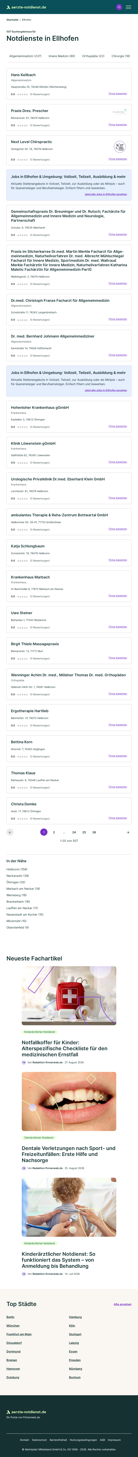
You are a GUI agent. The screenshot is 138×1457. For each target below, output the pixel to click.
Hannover (13, 1368)
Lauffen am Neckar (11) (22, 908)
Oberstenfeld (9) (17, 927)
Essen (73, 1351)
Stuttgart (75, 1334)
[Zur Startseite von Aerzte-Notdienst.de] (26, 7)
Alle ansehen (123, 1304)
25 (84, 832)
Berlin (10, 1317)
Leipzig (74, 1343)
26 (94, 832)
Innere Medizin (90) (62, 56)
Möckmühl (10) (16, 921)
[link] (69, 84)
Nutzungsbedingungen (83, 1439)
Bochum (74, 1377)
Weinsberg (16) (16, 895)
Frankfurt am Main (19, 1334)
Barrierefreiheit (58, 1439)
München (13, 1325)
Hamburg (75, 1317)
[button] (119, 7)
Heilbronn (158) (16, 869)
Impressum (114, 1439)
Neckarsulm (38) (17, 876)
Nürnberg (75, 1368)
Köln (72, 1325)
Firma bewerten (118, 93)
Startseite (12, 19)
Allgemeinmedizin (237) (25, 56)
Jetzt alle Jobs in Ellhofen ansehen (106, 194)
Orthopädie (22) (93, 56)
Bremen (11, 1360)
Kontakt (24, 1439)
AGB (102, 1439)
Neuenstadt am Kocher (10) (24, 914)
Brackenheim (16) (18, 901)
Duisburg (12, 1377)
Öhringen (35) (15, 882)
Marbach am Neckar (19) (23, 888)
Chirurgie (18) (121, 56)
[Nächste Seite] (128, 832)
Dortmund (13, 1351)
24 (74, 832)
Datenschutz (39, 1439)
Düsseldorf (14, 1343)
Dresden (75, 1360)
